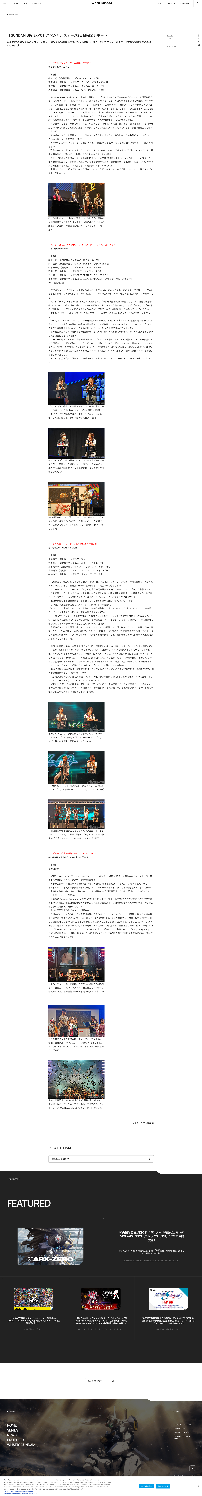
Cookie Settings (146, 1486)
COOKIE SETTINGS (184, 1437)
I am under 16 (163, 1486)
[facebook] (198, 44)
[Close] (198, 1486)
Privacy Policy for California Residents (18, 1491)
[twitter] (199, 41)
